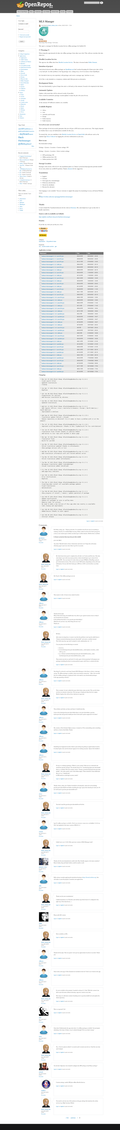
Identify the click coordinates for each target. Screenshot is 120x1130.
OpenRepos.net (69, 69)
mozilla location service (48, 246)
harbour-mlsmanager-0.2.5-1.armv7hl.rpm (53, 360)
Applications (23, 56)
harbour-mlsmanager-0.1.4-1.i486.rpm (52, 275)
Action (22, 96)
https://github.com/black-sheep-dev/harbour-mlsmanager (54, 217)
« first (67, 1118)
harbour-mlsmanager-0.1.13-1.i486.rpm (52, 322)
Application (24, 58)
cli (32, 129)
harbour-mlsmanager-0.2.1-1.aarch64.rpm (53, 352)
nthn (40, 886)
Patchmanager (24, 140)
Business (23, 63)
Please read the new (24, 160)
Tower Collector (51, 136)
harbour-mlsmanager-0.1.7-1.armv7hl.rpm (53, 289)
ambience (28, 129)
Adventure (23, 98)
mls (40, 246)
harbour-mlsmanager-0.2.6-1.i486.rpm (52, 369)
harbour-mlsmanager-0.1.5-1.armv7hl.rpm (53, 278)
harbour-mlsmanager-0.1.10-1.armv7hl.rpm (53, 297)
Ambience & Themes (26, 61)
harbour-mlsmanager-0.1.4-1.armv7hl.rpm (53, 272)
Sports (22, 84)
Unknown (23, 88)
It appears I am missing (25, 156)
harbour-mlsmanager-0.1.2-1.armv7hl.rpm (53, 261)
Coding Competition (24, 54)
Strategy (23, 110)
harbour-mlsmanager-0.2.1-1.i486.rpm (52, 355)
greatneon (41, 538)
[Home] (35, 5)
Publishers (38, 11)
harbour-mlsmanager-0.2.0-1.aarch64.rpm (53, 344)
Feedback (69, 11)
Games (21, 92)
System (22, 86)
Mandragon (22, 204)
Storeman (73, 208)
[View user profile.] (43, 536)
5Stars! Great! (23, 176)
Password (21, 29)
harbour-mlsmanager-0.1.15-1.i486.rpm (52, 333)
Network (23, 73)
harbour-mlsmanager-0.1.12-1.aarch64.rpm (53, 314)
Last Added (46, 11)
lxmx (40, 1036)
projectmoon (23, 198)
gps (56, 246)
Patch (21, 137)
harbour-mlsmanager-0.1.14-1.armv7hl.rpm (53, 327)
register (92, 521)
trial (40, 1017)
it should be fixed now (25, 180)
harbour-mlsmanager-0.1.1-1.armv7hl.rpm (53, 259)
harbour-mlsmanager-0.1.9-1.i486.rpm (52, 292)
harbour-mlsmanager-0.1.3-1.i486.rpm (52, 270)
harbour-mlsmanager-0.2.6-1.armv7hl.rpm (53, 366)
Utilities (23, 90)
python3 (28, 143)
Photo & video (24, 79)
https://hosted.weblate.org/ (89, 877)
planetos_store (43, 867)
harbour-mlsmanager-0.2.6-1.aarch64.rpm (53, 371)
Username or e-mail (23, 24)
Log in (88, 521)
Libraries (22, 118)
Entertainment (24, 69)
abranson (70, 169)
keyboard (24, 133)
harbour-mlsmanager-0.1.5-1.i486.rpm (52, 281)
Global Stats (55, 11)
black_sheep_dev (52, 25)
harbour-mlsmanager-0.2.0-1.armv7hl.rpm (53, 347)
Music (22, 71)
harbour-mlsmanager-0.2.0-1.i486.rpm (52, 341)
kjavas (21, 208)
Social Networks (25, 83)
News (31, 11)
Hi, (20, 172)
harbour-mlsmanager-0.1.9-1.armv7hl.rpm (53, 294)
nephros (43, 1090)
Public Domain (92, 62)
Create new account (24, 35)
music (31, 134)
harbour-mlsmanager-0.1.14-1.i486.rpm (52, 325)
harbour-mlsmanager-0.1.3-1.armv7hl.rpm (53, 267)
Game (22, 94)
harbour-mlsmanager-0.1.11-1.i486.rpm (52, 305)
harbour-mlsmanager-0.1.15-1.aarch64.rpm (53, 338)
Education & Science (26, 67)
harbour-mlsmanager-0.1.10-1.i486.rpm (52, 300)
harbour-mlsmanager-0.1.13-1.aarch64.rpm (53, 316)
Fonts (21, 116)
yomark (41, 1072)
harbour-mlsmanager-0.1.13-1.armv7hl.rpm (53, 319)
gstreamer (25, 131)
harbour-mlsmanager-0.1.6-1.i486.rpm (52, 286)
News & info (24, 75)
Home (18, 16)
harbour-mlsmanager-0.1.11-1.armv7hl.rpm (53, 303)
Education (23, 104)
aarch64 (21, 128)
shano (21, 206)
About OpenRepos (22, 11)
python (21, 143)
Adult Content (24, 59)
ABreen (41, 603)
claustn (41, 831)
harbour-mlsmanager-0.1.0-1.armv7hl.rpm (53, 256)
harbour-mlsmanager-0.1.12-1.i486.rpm (52, 311)
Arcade (22, 100)
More (33, 146)
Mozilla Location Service (66, 62)
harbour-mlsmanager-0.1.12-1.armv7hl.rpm (53, 308)
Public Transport (25, 81)
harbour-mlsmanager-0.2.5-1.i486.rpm (52, 363)
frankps (21, 210)
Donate (63, 11)
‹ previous (73, 1118)
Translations (23, 114)
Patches (23, 77)
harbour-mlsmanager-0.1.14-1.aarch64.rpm (53, 330)
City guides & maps (25, 65)
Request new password (25, 37)
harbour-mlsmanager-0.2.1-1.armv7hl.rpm (53, 349)
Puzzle (22, 106)
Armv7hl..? (22, 165)
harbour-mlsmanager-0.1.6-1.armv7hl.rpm (53, 283)
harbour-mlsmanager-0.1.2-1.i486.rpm (52, 264)
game (20, 131)
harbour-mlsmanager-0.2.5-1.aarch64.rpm (53, 358)
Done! (21, 183)
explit (40, 923)
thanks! (21, 163)
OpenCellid (81, 134)
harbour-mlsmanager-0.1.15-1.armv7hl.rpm (53, 336)
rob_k (40, 794)
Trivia (22, 112)
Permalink (41, 542)
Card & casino (24, 102)
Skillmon (22, 202)
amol (21, 200)
